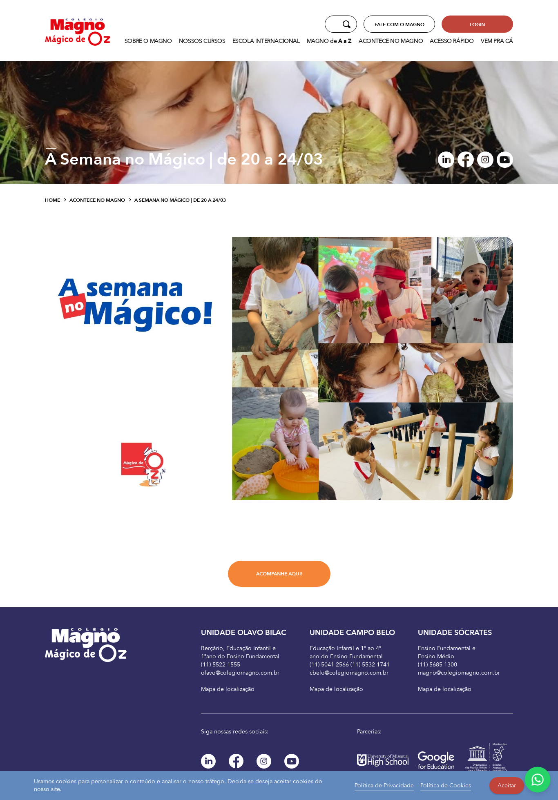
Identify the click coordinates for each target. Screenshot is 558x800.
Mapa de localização (227, 689)
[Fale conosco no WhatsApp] (537, 779)
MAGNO (329, 41)
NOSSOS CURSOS (202, 41)
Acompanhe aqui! (279, 573)
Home (52, 200)
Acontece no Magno (97, 200)
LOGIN (477, 24)
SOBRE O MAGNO (148, 41)
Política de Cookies (445, 785)
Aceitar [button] (507, 785)
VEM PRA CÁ (497, 41)
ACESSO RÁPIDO (452, 41)
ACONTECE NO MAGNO (391, 41)
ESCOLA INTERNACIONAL (266, 41)
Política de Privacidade (384, 785)
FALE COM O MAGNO (399, 24)
